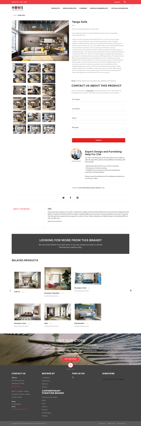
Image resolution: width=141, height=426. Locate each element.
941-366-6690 (113, 91)
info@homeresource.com (20, 409)
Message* (75, 127)
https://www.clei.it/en (55, 221)
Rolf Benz (45, 416)
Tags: (103, 188)
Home (15, 15)
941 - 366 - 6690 (22, 2)
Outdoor (44, 387)
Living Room (46, 377)
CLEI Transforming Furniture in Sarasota (90, 188)
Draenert (44, 409)
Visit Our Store (70, 359)
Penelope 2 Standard (53, 293)
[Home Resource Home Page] (17, 8)
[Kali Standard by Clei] (88, 311)
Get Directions (16, 386)
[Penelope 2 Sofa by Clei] (88, 278)
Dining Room (46, 381)
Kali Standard (81, 323)
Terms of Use (111, 423)
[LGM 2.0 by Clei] (27, 280)
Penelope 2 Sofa (82, 288)
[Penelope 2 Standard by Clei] (57, 278)
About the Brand (21, 209)
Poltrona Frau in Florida (49, 397)
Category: (75, 188)
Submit (99, 140)
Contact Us (18, 373)
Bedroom (45, 384)
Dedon (44, 400)
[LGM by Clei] (57, 311)
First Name (76, 99)
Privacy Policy (121, 423)
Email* (74, 118)
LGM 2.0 (19, 292)
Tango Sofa (79, 22)
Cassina (44, 406)
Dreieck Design (46, 413)
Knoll (43, 403)
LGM (48, 323)
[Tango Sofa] (19, 68)
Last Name (76, 109)
